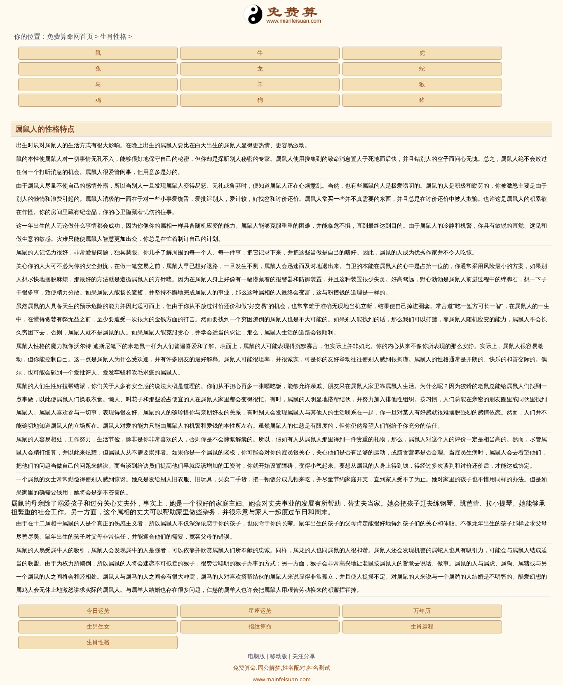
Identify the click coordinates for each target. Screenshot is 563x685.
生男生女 (98, 626)
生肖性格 (113, 36)
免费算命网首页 (70, 36)
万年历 (422, 610)
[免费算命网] (281, 22)
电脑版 (256, 656)
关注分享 (303, 656)
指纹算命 (260, 626)
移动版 (278, 656)
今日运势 (98, 610)
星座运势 (260, 610)
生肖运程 (422, 626)
